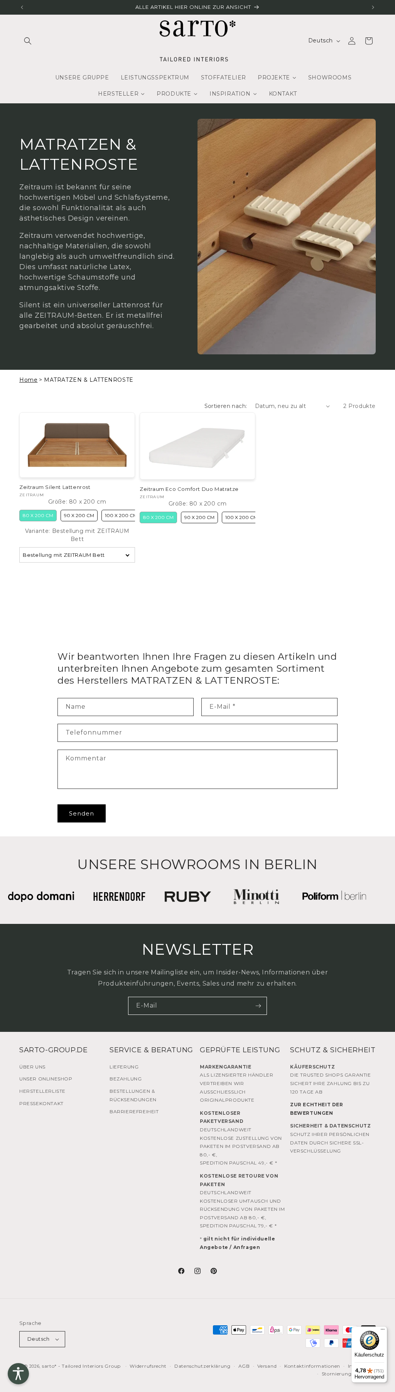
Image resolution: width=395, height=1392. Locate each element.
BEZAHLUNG (126, 1079)
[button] (27, 40)
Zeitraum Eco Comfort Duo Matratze (189, 489)
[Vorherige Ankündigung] (22, 7)
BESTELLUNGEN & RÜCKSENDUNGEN (133, 1095)
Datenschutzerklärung (202, 1366)
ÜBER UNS (32, 1067)
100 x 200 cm (121, 515)
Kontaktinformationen (312, 1366)
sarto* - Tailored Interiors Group (81, 1366)
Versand (267, 1366)
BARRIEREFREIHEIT (134, 1111)
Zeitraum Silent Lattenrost (55, 487)
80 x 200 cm (38, 515)
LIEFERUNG (124, 1067)
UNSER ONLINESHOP (46, 1079)
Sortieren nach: (225, 406)
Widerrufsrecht (148, 1366)
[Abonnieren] (258, 1006)
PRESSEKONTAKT (41, 1103)
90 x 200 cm (79, 515)
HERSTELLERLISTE (42, 1091)
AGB (244, 1366)
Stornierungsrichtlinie (349, 1374)
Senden (81, 813)
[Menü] (382, 1331)
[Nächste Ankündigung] (373, 7)
